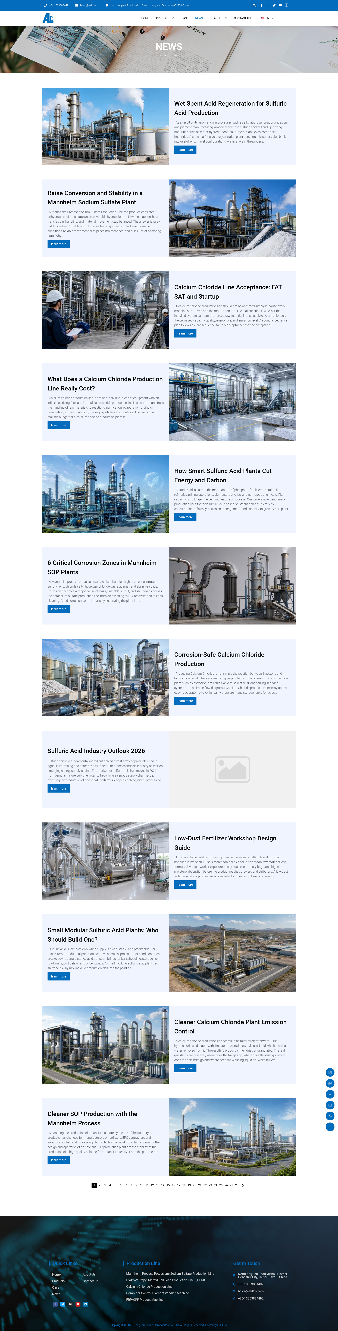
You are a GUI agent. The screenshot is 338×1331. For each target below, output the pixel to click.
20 (194, 1185)
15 (168, 1185)
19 (189, 1185)
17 (178, 1185)
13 (157, 1185)
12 (152, 1185)
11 (147, 1185)
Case (184, 18)
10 (141, 1185)
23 (210, 1185)
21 (199, 1185)
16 (173, 1185)
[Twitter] (62, 1304)
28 (236, 1185)
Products (163, 18)
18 (184, 1185)
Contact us (242, 18)
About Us (220, 18)
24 (215, 1185)
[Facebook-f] (55, 1304)
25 (221, 1185)
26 (226, 1185)
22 (205, 1185)
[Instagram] (70, 1304)
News (199, 18)
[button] (254, 5)
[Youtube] (78, 1304)
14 (162, 1185)
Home (145, 18)
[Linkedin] (85, 1304)
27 (231, 1185)
